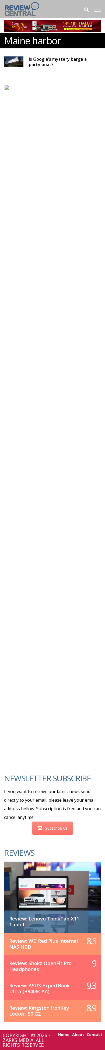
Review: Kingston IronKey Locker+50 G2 (39, 1011)
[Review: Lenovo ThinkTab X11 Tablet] (52, 892)
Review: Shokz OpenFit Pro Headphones (40, 966)
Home (63, 1035)
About (78, 1035)
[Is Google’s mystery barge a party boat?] (13, 61)
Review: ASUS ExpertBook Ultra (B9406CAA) (39, 988)
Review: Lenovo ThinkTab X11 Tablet (44, 921)
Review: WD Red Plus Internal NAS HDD (43, 944)
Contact (94, 1035)
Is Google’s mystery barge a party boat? (58, 61)
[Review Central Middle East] (22, 17)
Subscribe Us (56, 828)
